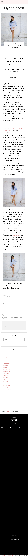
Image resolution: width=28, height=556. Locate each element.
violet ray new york (6, 318)
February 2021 (6, 367)
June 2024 (5, 355)
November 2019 (6, 385)
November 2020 (6, 371)
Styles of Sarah (14, 8)
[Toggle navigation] (2, 2)
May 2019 (5, 398)
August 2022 (6, 361)
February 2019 (6, 402)
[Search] (23, 339)
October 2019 (6, 387)
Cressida (10, 551)
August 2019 (6, 391)
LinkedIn (25, 1)
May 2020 (5, 377)
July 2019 (5, 393)
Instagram (19, 1)
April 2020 (5, 379)
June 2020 (5, 375)
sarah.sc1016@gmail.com (14, 539)
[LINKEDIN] (16, 420)
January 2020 (6, 383)
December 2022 (6, 359)
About (14, 545)
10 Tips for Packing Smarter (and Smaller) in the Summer (13, 326)
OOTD (3, 317)
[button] (13, 77)
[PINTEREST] (14, 420)
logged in (8, 411)
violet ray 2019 (19, 317)
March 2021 (5, 365)
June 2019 (5, 396)
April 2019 (5, 400)
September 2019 (7, 389)
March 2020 (5, 381)
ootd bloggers (8, 317)
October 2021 (6, 363)
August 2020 (6, 373)
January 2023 (6, 357)
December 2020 (6, 369)
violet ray (13, 317)
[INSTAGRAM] (12, 420)
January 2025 (6, 353)
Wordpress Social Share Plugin (8, 555)
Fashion (14, 43)
